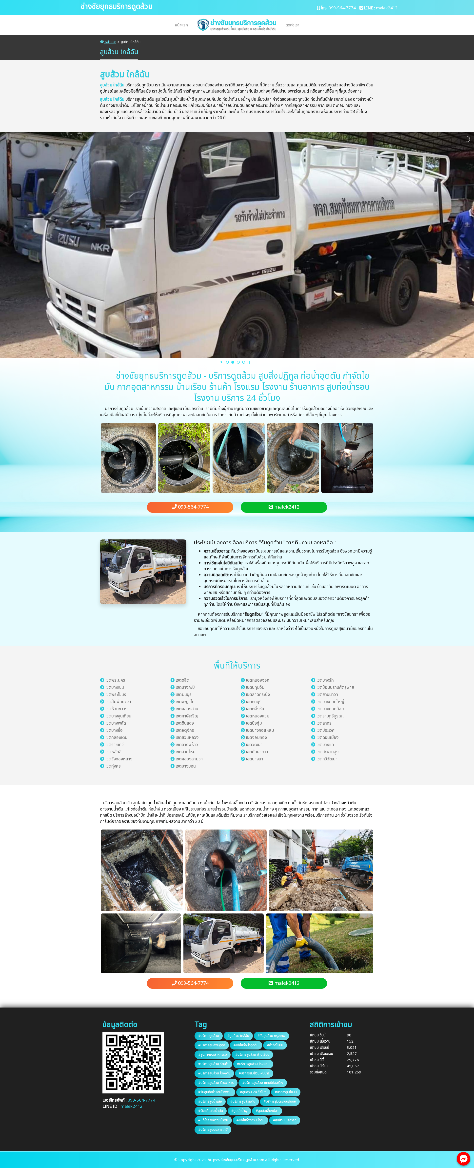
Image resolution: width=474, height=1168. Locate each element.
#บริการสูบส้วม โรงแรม (253, 1064)
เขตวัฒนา (254, 745)
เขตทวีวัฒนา (326, 759)
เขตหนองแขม (257, 716)
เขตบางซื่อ (114, 730)
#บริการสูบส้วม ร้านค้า (213, 1064)
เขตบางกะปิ (185, 687)
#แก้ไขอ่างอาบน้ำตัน (250, 1120)
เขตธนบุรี (253, 702)
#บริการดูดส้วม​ (208, 1035)
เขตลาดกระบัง (258, 695)
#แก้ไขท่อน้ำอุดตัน (246, 1045)
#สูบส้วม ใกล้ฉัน (238, 1035)
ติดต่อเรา (292, 25)
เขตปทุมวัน (255, 687)
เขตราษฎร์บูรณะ (330, 716)
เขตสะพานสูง (327, 752)
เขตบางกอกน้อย (330, 709)
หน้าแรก (181, 25)
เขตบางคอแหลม (260, 730)
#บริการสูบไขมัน (286, 1092)
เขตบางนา (254, 759)
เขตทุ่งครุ (113, 766)
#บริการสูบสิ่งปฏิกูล (211, 1045)
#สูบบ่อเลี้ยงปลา (267, 1110)
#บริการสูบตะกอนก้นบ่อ (280, 1101)
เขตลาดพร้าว (187, 745)
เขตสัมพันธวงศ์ (118, 702)
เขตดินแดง (185, 723)
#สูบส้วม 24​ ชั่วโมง (253, 1092)
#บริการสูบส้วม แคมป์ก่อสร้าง (262, 1082)
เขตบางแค (325, 745)
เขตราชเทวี (114, 745)
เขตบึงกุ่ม (254, 723)
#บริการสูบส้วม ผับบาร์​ (254, 1073)
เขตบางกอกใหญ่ (330, 702)
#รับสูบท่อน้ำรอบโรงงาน (215, 1092)
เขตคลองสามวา (189, 759)
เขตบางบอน (186, 766)
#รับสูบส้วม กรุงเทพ (271, 1035)
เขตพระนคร (115, 680)
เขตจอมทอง (256, 737)
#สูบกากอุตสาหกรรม (212, 1054)
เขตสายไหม (186, 752)
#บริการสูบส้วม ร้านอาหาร (216, 1082)
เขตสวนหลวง (187, 737)
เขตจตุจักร (185, 730)
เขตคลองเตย (116, 737)
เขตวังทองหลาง (118, 759)
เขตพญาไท (185, 702)
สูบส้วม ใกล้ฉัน (112, 85)
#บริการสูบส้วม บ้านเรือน (252, 1054)
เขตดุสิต (182, 680)
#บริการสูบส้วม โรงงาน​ (214, 1073)
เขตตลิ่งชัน (255, 709)
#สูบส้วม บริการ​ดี (284, 1120)
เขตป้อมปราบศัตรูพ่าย (335, 687)
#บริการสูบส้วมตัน (242, 1101)
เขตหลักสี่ (113, 752)
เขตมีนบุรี (184, 695)
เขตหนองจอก (257, 680)
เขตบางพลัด (115, 723)
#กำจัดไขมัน (275, 1045)
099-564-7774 (342, 8)
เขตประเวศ (325, 730)
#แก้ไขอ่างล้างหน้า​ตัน (213, 1120)
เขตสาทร (324, 723)
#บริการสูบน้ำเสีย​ (210, 1101)
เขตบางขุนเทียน (118, 716)
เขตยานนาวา (327, 695)
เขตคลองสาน (187, 709)
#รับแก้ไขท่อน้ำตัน (210, 1110)
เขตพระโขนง (115, 695)
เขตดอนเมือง (327, 737)
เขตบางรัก (325, 680)
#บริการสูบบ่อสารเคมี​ (213, 1129)
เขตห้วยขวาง (116, 709)
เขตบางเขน (114, 687)
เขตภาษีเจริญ (187, 716)
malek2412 (386, 8)
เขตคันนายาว (257, 752)
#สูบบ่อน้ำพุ (239, 1110)
